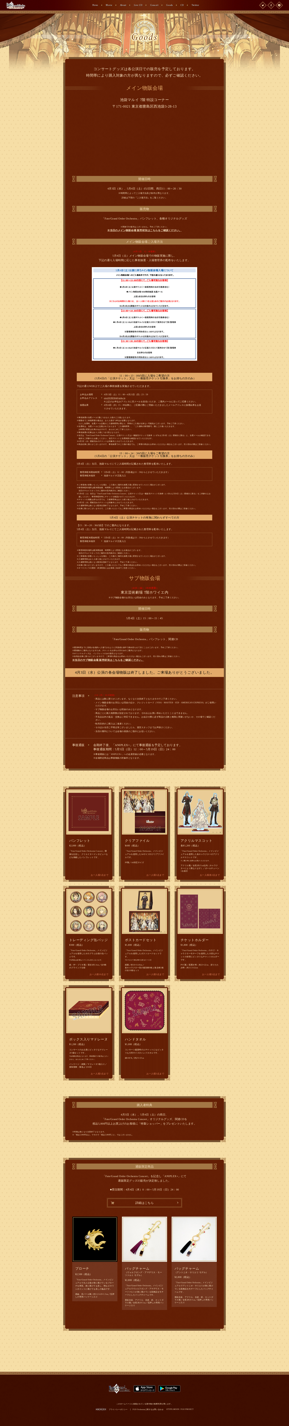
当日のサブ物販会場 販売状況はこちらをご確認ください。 (109, 660)
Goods (169, 5)
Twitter (195, 5)
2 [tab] (217, 833)
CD (182, 5)
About (123, 5)
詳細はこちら (144, 1202)
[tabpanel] (200, 812)
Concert (154, 5)
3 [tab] (220, 833)
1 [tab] (213, 833)
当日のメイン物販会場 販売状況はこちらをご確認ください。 (146, 230)
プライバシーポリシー (118, 1409)
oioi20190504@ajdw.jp (114, 398)
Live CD (138, 5)
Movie (109, 5)
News (95, 5)
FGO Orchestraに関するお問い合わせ (148, 1409)
